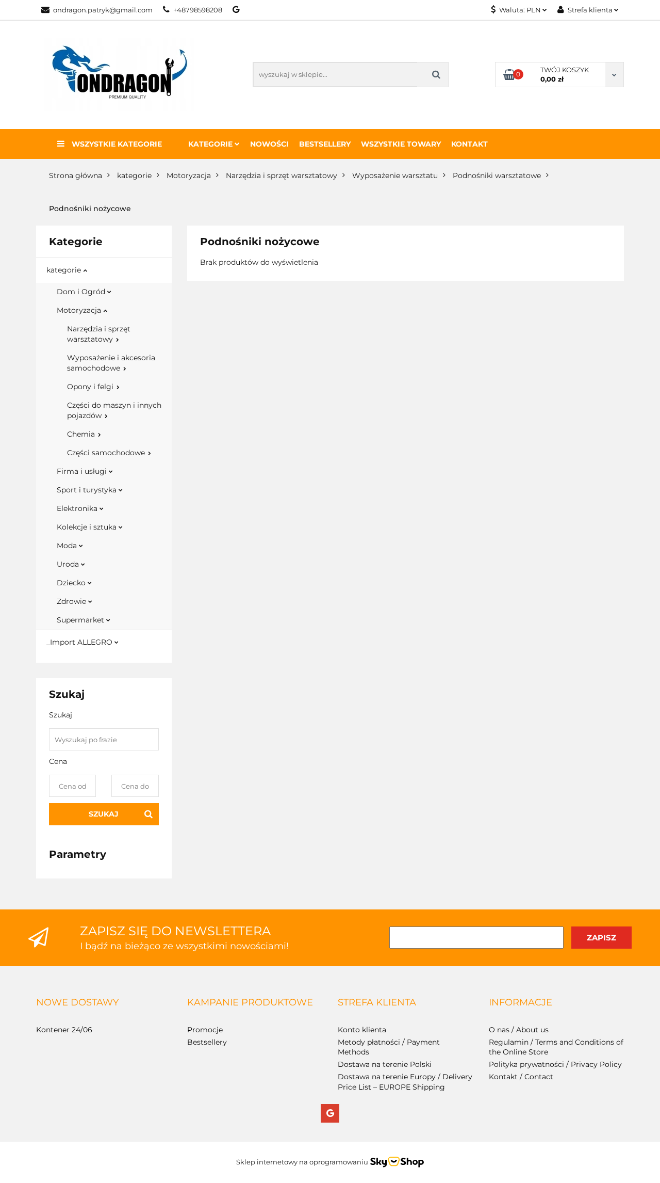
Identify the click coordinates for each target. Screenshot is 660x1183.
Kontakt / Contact (521, 1076)
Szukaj (104, 814)
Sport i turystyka (88, 489)
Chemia (82, 434)
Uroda (69, 564)
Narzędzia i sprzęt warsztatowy (98, 334)
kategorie (64, 270)
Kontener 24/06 (64, 1029)
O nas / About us (519, 1029)
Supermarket (81, 620)
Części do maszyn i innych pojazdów (114, 410)
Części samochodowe (107, 452)
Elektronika (78, 508)
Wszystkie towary (401, 144)
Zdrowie (72, 601)
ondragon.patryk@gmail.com (103, 10)
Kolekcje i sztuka (88, 527)
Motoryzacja (80, 310)
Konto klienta (362, 1029)
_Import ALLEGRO (80, 642)
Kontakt (469, 144)
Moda (68, 545)
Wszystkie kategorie (116, 144)
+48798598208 (197, 10)
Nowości (269, 144)
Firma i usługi (83, 471)
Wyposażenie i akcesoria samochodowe (111, 363)
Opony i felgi (91, 386)
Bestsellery (325, 144)
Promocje (205, 1029)
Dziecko (72, 582)
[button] (77, 1003)
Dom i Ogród (82, 291)
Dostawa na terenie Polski (385, 1064)
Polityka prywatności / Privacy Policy (555, 1064)
